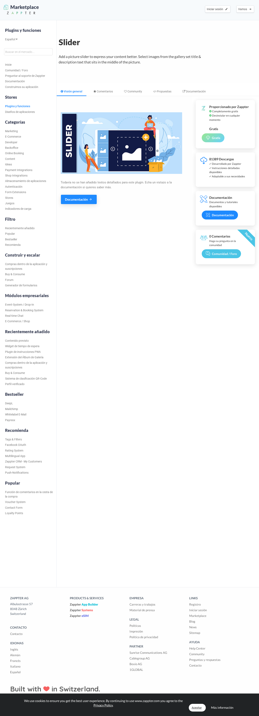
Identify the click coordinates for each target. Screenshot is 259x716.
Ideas (8, 164)
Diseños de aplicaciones (20, 111)
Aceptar (197, 707)
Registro (195, 604)
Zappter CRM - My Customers (23, 461)
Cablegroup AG (140, 658)
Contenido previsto (17, 340)
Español (10, 39)
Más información (222, 707)
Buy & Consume (15, 274)
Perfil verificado (14, 384)
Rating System (14, 450)
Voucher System (15, 502)
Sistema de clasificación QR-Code (26, 378)
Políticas (135, 625)
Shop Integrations (16, 175)
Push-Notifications (17, 472)
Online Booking (14, 153)
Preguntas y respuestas (205, 659)
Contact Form (13, 507)
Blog (192, 621)
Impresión (136, 631)
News (193, 627)
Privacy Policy (103, 705)
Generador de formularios (21, 285)
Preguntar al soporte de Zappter (25, 75)
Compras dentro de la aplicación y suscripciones (26, 266)
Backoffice (11, 147)
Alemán (15, 655)
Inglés (14, 649)
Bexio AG (136, 664)
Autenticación (13, 186)
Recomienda (13, 244)
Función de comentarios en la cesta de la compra (29, 494)
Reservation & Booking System (24, 310)
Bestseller (11, 239)
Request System (15, 467)
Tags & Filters (13, 439)
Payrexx (10, 420)
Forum (9, 279)
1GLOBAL (136, 669)
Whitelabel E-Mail (15, 414)
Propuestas (163, 91)
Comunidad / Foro (16, 70)
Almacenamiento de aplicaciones (25, 181)
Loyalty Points (14, 513)
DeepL (9, 403)
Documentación (15, 81)
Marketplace (197, 616)
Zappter (84, 604)
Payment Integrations (18, 170)
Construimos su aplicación (21, 87)
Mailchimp (11, 409)
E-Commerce (13, 136)
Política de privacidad (144, 637)
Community (134, 91)
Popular (10, 233)
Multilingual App (15, 456)
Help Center (197, 648)
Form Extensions (15, 192)
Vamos (243, 9)
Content (10, 159)
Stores (9, 197)
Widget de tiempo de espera (22, 346)
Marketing (11, 131)
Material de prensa (142, 610)
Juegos (9, 203)
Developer (11, 142)
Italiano (15, 666)
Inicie (8, 64)
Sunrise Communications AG (148, 652)
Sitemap (194, 633)
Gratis (216, 138)
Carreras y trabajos (142, 604)
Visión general (72, 91)
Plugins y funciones (23, 30)
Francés (15, 660)
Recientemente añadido (20, 228)
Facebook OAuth (15, 444)
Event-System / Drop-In (19, 304)
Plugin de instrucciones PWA (23, 351)
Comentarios (104, 91)
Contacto (16, 634)
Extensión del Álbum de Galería (24, 357)
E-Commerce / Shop (17, 321)
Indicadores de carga (18, 208)
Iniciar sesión (215, 9)
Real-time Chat (14, 315)
